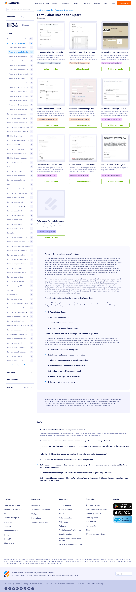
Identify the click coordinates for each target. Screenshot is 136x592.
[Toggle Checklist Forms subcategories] (25, 206)
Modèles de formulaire (45, 10)
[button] (20, 17)
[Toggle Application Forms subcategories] (28, 123)
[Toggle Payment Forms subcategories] (27, 118)
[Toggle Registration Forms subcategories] (27, 43)
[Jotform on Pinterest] (25, 588)
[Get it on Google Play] (122, 506)
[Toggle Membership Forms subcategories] (25, 277)
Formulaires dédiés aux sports (79, 63)
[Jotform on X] (9, 588)
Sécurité (49, 584)
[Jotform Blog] (21, 588)
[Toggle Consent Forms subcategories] (29, 140)
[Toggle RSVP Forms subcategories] (22, 145)
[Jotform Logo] (12, 3)
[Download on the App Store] (122, 513)
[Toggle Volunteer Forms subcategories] (27, 352)
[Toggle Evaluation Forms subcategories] (26, 237)
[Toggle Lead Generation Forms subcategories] (29, 264)
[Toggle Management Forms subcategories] (25, 273)
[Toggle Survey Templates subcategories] (23, 136)
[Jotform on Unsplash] (32, 588)
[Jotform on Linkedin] (13, 588)
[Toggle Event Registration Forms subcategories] (29, 114)
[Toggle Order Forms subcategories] (28, 39)
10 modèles (42, 18)
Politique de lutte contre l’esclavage (91, 584)
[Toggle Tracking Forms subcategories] (23, 343)
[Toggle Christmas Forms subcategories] (23, 211)
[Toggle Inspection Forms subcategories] (26, 251)
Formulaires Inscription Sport (59, 15)
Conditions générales (12, 584)
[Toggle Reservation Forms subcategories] (28, 317)
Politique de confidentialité (33, 584)
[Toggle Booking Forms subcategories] (28, 132)
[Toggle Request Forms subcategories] (26, 312)
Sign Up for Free (124, 3)
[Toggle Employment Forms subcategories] (23, 228)
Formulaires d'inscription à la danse (49, 63)
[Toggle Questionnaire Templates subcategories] (28, 158)
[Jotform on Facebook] (6, 588)
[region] (20, 202)
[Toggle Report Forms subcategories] (25, 308)
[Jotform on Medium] (17, 588)
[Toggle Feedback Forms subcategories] (29, 242)
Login (113, 3)
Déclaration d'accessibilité (65, 584)
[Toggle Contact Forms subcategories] (25, 154)
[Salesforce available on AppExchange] (122, 519)
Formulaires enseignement (46, 232)
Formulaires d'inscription (64, 10)
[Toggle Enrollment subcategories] (16, 233)
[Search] (8, 10)
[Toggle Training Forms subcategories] (25, 347)
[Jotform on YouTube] (28, 588)
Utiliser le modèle (51, 69)
